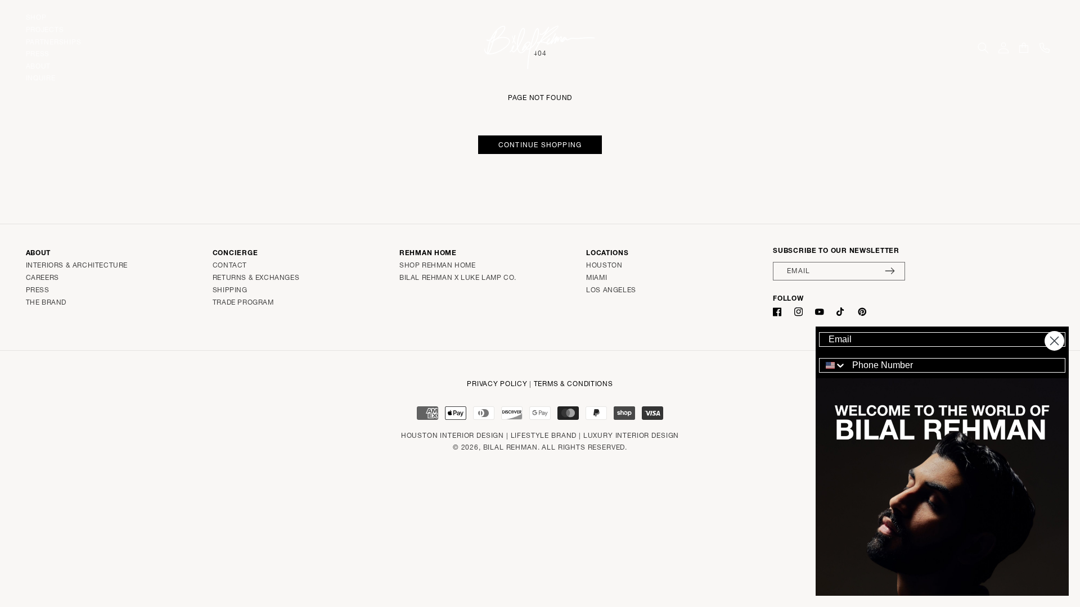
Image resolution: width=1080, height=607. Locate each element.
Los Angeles (611, 290)
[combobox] (833, 365)
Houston (604, 265)
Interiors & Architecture (77, 265)
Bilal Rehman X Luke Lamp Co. (457, 277)
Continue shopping (540, 145)
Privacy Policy (497, 383)
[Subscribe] (889, 271)
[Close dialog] (1054, 341)
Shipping (230, 290)
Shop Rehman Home (437, 265)
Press (38, 290)
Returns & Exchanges (256, 277)
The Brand (46, 302)
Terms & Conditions (573, 383)
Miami (596, 277)
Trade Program (243, 302)
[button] (983, 48)
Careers (42, 277)
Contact (230, 265)
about (38, 65)
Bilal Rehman (510, 447)
